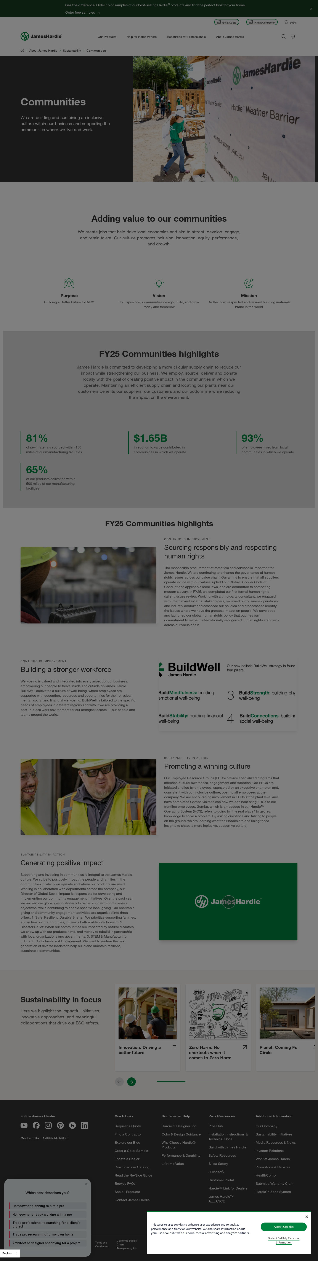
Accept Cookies (284, 1227)
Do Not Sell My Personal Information (283, 1240)
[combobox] (10, 1253)
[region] (229, 1232)
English (6, 1253)
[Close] (306, 1216)
